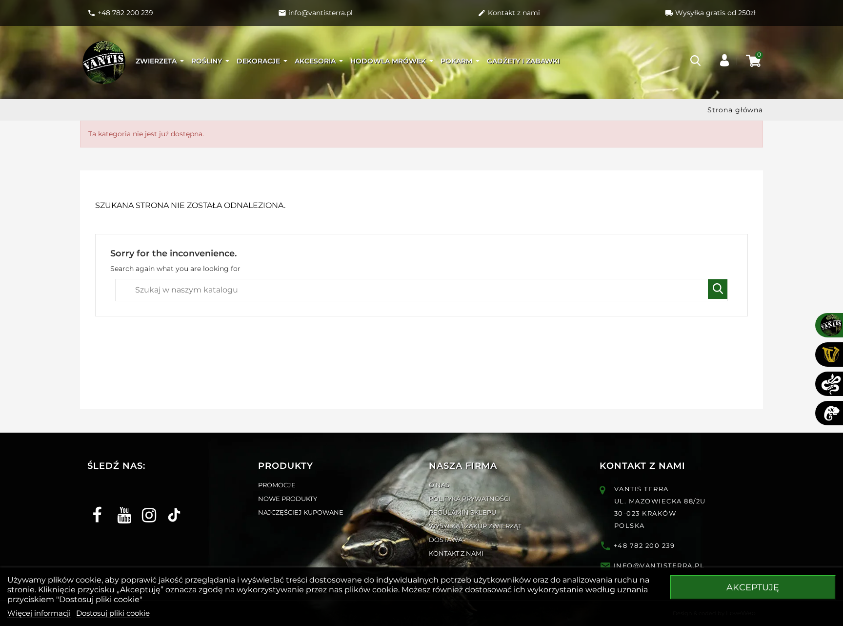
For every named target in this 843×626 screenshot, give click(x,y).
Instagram (145, 506)
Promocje (277, 485)
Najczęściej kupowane (300, 512)
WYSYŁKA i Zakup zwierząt (475, 526)
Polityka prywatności (469, 498)
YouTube (120, 506)
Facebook (95, 506)
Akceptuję (752, 587)
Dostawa (445, 539)
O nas (439, 485)
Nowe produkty (287, 498)
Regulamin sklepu (462, 512)
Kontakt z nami (456, 553)
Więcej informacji (39, 613)
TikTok (170, 506)
